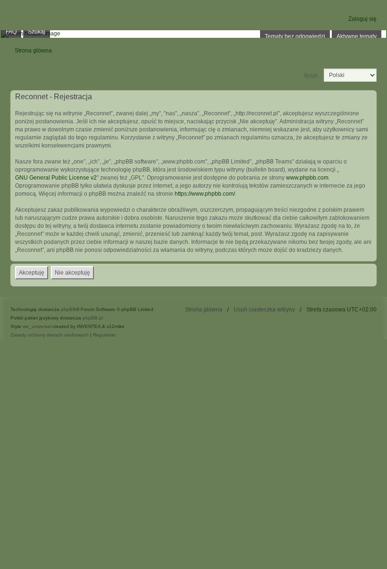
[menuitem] (49, 335)
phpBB (68, 309)
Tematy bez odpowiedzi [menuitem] (295, 36)
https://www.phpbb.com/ (205, 193)
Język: (311, 75)
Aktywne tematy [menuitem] (357, 36)
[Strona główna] (193, 34)
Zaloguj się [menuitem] (362, 19)
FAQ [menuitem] (11, 31)
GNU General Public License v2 (56, 177)
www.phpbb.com (307, 177)
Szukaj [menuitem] (36, 31)
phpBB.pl (93, 317)
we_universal (37, 326)
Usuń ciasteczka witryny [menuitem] (264, 309)
